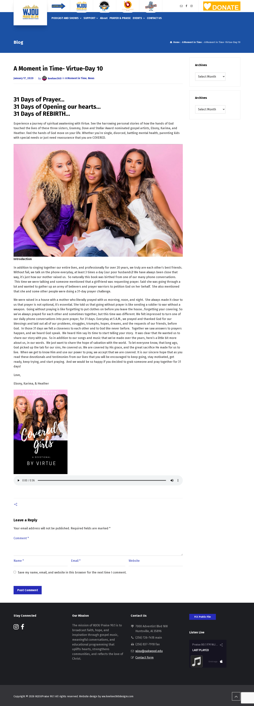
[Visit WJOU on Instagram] (16, 628)
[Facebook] (186, 6)
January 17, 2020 (23, 78)
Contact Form (144, 657)
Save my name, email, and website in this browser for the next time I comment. (72, 572)
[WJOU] (30, 12)
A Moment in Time (76, 78)
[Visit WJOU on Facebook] (22, 628)
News (91, 78)
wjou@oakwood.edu (149, 651)
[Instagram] (191, 6)
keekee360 (55, 78)
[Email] (181, 6)
